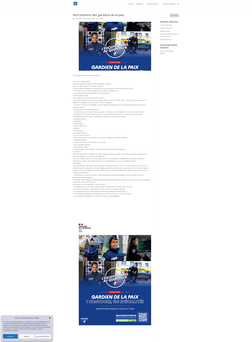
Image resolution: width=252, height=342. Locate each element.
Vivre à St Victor (152, 4)
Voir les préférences (43, 336)
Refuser (26, 336)
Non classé (99, 18)
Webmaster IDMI (80, 18)
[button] (50, 318)
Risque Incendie (165, 31)
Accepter (10, 336)
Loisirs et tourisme (168, 4)
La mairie (139, 4)
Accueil (131, 4)
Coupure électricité (166, 25)
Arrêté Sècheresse (166, 39)
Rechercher (174, 15)
